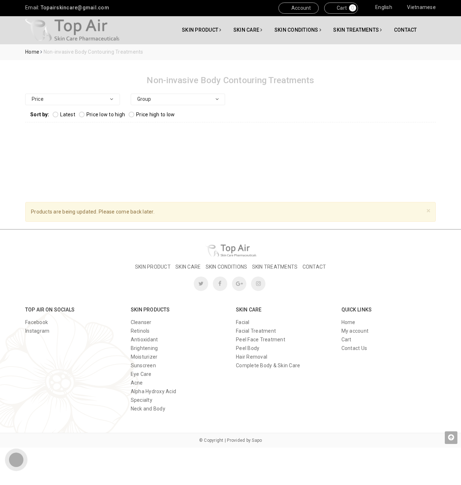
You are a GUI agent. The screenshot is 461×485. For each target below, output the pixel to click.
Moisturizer (144, 357)
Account (300, 8)
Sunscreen (143, 365)
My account (355, 331)
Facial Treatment (256, 331)
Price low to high (105, 114)
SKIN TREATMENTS (356, 30)
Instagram (37, 331)
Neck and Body (148, 409)
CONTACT (405, 30)
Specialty (141, 400)
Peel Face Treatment (260, 339)
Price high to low (155, 114)
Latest (67, 114)
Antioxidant (144, 339)
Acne (137, 383)
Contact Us (354, 348)
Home (348, 322)
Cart (341, 8)
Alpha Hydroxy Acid (153, 391)
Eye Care (141, 374)
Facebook (36, 322)
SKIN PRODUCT (200, 30)
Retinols (140, 331)
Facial (243, 322)
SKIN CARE (247, 30)
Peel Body (247, 348)
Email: (67, 7)
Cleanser (141, 322)
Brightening (144, 348)
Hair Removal (251, 357)
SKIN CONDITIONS (296, 30)
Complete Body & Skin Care (268, 365)
